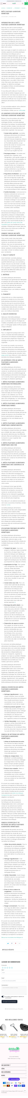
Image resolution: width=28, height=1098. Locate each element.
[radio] (3, 967)
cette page (22, 110)
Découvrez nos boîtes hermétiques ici (12, 937)
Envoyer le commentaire (9, 1001)
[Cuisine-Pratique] (14, 3)
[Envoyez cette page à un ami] (19, 943)
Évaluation (4, 965)
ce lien (8, 505)
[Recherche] (22, 3)
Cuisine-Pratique (8, 1091)
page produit (5, 355)
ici (15, 602)
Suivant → (24, 8)
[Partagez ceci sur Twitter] (8, 943)
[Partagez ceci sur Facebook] (11, 943)
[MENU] (1, 3)
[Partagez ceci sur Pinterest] (15, 943)
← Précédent (16, 8)
